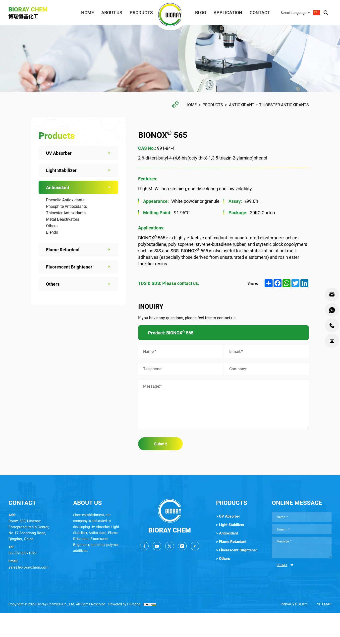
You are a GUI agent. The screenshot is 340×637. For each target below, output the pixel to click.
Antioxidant (241, 104)
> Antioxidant (227, 533)
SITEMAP (324, 604)
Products (213, 104)
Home (191, 104)
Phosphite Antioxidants (66, 206)
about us (111, 12)
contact (260, 12)
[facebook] (144, 546)
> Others (223, 558)
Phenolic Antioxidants (65, 199)
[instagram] (182, 546)
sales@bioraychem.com (28, 567)
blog (200, 12)
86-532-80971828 (22, 552)
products (141, 12)
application (228, 12)
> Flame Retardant (231, 541)
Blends (52, 232)
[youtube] (157, 546)
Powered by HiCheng (124, 604)
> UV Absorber (228, 516)
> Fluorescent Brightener (236, 549)
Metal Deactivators (62, 219)
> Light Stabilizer (230, 524)
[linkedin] (195, 546)
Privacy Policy (294, 604)
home (87, 12)
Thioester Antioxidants (284, 104)
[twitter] (169, 546)
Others (51, 225)
